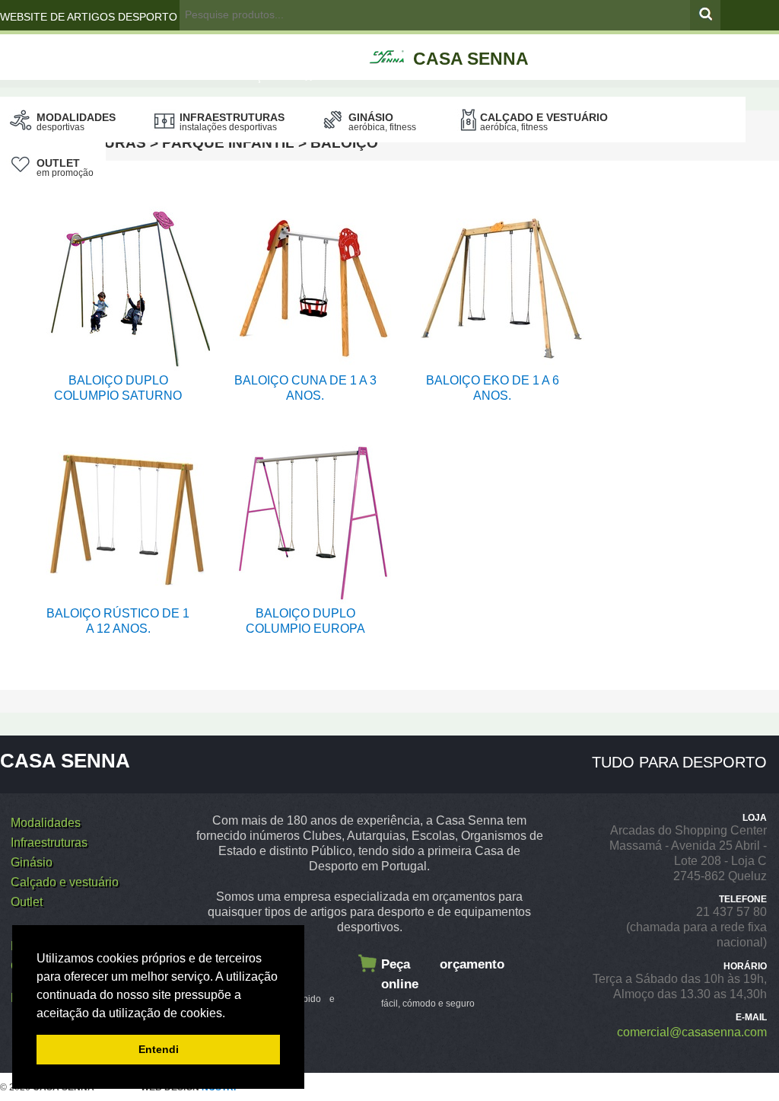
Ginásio (382, 121)
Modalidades (76, 121)
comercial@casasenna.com (692, 1032)
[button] (230, 1014)
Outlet (65, 167)
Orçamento (271, 76)
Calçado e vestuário (544, 121)
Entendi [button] (158, 1049)
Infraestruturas (232, 121)
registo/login (233, 46)
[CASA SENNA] (477, 40)
